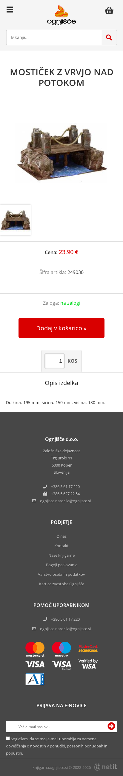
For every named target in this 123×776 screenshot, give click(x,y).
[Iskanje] (109, 37)
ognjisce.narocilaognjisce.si (65, 500)
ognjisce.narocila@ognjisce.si (65, 628)
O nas (61, 536)
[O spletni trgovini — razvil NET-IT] (105, 767)
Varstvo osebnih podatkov (61, 574)
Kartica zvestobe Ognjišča (61, 583)
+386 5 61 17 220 (65, 486)
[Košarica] (111, 10)
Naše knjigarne (61, 555)
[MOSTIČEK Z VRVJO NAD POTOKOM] (61, 152)
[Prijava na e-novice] (111, 726)
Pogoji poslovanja (61, 564)
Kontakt (61, 545)
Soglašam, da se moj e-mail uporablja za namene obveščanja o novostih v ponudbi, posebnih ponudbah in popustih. (56, 746)
